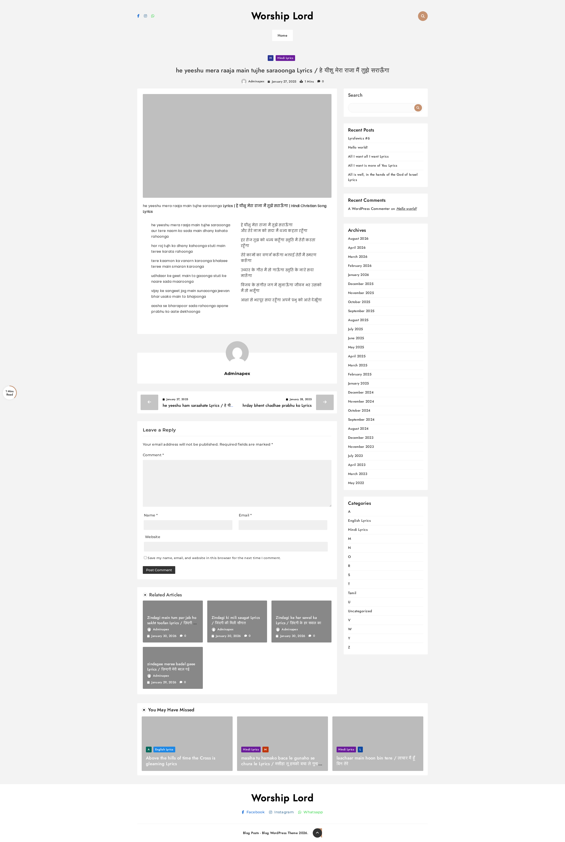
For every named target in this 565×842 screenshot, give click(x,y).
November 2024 (361, 401)
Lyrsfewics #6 (359, 138)
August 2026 (358, 239)
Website (152, 537)
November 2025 (361, 293)
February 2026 (359, 266)
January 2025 (358, 383)
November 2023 (361, 447)
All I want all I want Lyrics (368, 156)
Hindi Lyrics (285, 58)
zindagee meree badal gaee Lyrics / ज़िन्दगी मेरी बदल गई (171, 666)
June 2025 (356, 338)
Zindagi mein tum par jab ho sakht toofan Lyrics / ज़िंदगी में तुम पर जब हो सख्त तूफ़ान (171, 623)
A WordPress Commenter (369, 208)
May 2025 (356, 347)
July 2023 (355, 456)
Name (151, 515)
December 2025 (360, 284)
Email (245, 515)
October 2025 (359, 302)
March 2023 (357, 474)
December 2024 (361, 392)
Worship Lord (282, 16)
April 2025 (356, 356)
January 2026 (358, 275)
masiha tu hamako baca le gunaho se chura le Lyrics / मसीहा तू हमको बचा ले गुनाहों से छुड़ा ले (281, 764)
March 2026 (357, 257)
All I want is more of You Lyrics (372, 165)
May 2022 (356, 483)
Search (355, 95)
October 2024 (359, 411)
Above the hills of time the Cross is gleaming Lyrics (180, 761)
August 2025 (358, 320)
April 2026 (356, 248)
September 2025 (361, 311)
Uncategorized (360, 611)
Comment (153, 455)
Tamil (352, 592)
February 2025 (359, 374)
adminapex (256, 81)
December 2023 (360, 438)
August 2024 (358, 429)
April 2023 (356, 465)
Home (282, 35)
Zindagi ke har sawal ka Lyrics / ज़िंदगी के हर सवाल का (298, 620)
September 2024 (361, 420)
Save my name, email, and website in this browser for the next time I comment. (214, 558)
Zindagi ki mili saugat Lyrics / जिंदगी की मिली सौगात (236, 620)
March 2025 (357, 365)
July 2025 (355, 329)
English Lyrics (359, 520)
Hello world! (358, 147)
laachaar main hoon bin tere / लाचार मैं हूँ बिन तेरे (376, 761)
